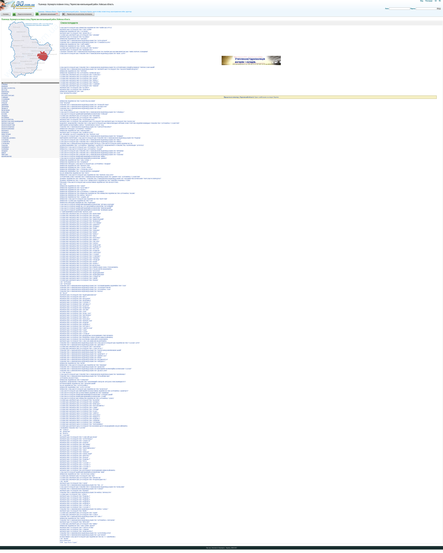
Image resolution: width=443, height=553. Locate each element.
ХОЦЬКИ (4, 151)
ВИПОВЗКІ (5, 92)
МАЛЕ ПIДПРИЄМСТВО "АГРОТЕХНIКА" (74, 385)
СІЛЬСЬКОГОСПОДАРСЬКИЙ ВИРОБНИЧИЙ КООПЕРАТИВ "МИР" (82, 472)
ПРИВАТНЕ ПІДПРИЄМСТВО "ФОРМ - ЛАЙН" (75, 46)
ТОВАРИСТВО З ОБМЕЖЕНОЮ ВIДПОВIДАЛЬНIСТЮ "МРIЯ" (81, 352)
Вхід (421, 1)
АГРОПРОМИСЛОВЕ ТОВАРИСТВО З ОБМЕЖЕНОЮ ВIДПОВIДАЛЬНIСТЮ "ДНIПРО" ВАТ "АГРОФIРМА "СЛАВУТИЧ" (100, 177)
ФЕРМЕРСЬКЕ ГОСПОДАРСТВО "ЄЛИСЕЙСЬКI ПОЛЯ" (78, 437)
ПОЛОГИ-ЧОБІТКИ (7, 127)
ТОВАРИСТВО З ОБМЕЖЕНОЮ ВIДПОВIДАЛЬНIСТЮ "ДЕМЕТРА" (82, 367)
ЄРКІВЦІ (4, 84)
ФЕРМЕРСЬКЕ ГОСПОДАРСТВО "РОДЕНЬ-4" (75, 89)
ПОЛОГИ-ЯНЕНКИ (7, 129)
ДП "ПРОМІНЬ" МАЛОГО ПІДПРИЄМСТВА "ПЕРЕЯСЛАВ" (79, 134)
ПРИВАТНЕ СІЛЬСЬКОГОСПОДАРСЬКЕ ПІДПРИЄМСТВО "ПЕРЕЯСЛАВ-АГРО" (87, 175)
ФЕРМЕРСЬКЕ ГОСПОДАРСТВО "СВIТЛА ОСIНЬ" (77, 527)
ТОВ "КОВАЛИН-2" (66, 110)
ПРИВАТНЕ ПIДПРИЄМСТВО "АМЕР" (72, 186)
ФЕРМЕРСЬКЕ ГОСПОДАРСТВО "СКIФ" (73, 330)
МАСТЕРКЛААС (65, 540)
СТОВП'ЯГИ (5, 142)
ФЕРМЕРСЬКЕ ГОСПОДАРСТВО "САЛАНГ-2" (75, 465)
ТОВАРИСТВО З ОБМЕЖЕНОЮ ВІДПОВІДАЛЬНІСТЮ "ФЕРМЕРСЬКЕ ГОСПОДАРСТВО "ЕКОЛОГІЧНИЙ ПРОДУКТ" (99, 69)
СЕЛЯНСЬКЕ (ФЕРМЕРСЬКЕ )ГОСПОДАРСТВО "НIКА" (78, 236)
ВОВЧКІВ (4, 94)
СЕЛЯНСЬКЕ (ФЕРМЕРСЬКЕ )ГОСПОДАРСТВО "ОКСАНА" (80, 241)
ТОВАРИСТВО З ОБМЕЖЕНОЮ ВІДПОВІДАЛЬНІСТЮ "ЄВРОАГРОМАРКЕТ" (86, 127)
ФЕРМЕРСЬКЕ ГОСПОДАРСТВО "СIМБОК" (74, 529)
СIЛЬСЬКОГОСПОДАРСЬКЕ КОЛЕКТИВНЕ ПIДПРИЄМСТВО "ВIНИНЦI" (84, 393)
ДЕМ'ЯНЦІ (5, 106)
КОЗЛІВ (4, 114)
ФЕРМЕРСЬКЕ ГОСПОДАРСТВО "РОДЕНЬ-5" (75, 498)
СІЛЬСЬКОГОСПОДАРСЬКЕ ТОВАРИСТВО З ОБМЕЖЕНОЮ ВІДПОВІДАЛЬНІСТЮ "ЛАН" (90, 153)
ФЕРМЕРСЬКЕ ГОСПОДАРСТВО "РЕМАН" (74, 457)
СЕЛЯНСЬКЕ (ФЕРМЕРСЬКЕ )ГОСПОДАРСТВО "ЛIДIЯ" (79, 513)
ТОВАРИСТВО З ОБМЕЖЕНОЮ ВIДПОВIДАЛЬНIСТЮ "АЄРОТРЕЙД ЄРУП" (85, 533)
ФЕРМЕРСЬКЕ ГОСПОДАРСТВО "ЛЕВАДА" (74, 452)
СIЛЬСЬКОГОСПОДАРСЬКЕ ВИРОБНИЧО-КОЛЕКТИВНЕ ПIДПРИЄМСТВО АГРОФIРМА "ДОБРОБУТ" (94, 391)
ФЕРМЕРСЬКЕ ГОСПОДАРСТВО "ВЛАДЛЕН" (75, 298)
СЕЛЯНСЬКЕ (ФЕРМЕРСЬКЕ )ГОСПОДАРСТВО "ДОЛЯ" (79, 78)
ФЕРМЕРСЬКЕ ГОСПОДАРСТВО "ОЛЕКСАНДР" (76, 454)
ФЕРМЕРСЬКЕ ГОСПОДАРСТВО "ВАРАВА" (74, 490)
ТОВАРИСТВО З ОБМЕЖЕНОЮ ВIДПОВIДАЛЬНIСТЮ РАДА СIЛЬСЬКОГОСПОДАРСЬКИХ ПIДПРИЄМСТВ (96, 143)
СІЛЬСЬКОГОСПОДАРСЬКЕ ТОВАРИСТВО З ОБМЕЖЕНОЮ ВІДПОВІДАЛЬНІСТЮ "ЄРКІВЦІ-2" (92, 112)
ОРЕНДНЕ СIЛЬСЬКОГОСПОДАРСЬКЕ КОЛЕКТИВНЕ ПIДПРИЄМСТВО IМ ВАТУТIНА (89, 182)
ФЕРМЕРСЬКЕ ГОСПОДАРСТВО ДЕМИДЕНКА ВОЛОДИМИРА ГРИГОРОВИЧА (86, 335)
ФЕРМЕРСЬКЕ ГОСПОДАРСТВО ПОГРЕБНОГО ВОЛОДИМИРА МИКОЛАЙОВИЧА (87, 470)
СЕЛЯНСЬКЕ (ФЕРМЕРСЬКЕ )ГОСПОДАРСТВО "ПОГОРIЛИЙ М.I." (82, 406)
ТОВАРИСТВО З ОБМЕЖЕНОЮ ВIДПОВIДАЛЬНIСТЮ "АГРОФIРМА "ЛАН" (85, 289)
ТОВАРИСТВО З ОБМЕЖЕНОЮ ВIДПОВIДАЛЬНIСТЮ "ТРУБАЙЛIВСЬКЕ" (85, 376)
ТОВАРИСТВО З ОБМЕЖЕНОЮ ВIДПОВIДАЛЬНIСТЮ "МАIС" (81, 108)
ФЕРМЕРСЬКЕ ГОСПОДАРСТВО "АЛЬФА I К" (75, 441)
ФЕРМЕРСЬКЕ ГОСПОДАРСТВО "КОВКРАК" (75, 308)
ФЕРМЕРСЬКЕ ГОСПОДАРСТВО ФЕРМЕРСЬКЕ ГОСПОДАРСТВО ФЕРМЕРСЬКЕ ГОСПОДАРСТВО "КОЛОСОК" (97, 121)
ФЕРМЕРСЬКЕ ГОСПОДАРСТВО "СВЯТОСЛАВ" (76, 328)
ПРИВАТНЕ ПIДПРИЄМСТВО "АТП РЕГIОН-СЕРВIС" (77, 474)
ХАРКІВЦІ (4, 149)
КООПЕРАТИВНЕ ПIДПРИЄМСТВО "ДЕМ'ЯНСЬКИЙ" (78, 383)
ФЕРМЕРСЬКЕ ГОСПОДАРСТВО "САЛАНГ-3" (75, 466)
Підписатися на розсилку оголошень (79, 14)
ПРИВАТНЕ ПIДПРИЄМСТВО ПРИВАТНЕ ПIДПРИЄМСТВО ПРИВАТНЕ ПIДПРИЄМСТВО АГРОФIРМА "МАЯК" (97, 193)
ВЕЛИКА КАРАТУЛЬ (8, 88)
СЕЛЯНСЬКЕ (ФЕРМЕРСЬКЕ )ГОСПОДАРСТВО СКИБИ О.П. (80, 118)
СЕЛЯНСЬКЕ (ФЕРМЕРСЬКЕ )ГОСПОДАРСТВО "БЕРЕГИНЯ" (80, 214)
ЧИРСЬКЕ (4, 154)
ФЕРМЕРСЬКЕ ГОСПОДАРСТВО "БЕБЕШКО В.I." (76, 50)
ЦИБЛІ (3, 153)
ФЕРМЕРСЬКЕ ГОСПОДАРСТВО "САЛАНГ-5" (75, 507)
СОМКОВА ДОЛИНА (8, 138)
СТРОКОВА (5, 143)
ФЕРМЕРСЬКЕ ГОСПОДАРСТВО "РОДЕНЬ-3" (75, 496)
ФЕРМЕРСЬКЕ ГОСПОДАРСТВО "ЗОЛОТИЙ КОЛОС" (78, 448)
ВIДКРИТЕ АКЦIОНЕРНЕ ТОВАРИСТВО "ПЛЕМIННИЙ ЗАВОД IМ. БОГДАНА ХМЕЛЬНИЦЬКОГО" (93, 382)
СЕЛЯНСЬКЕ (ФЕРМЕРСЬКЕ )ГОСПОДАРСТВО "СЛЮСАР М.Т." (81, 348)
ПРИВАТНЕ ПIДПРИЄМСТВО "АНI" (72, 91)
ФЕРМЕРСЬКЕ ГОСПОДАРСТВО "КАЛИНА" (75, 37)
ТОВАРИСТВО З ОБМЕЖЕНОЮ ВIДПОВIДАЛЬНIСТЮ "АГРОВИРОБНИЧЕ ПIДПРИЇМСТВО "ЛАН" (93, 286)
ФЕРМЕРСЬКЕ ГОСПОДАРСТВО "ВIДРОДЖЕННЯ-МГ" (78, 295)
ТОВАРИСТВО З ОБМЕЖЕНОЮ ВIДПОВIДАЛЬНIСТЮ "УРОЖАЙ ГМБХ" (84, 105)
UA (436, 1)
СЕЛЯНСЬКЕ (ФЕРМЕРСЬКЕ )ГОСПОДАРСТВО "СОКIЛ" (79, 514)
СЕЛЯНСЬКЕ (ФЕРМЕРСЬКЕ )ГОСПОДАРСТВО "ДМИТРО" (80, 225)
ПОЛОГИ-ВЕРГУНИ (8, 125)
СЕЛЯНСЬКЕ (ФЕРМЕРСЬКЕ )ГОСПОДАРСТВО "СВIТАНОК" (80, 346)
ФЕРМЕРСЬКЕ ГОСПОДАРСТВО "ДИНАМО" (75, 446)
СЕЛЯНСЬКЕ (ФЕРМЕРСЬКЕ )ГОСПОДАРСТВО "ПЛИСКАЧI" (80, 245)
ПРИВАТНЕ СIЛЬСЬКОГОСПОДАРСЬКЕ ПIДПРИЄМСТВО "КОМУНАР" (84, 389)
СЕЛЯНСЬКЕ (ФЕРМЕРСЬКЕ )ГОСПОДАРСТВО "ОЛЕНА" (79, 243)
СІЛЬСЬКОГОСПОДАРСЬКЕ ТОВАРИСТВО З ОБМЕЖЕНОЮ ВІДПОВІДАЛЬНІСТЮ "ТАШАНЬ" (92, 154)
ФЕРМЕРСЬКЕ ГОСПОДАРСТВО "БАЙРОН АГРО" (76, 132)
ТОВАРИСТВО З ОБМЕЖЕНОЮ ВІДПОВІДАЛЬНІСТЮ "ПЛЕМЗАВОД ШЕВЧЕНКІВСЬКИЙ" (90, 350)
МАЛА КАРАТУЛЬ (7, 119)
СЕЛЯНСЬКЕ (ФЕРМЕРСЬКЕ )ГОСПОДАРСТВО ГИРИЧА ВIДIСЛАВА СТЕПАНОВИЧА (89, 267)
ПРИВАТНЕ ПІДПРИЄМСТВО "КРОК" (72, 363)
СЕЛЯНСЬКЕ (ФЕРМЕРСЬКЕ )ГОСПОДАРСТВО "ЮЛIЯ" (78, 262)
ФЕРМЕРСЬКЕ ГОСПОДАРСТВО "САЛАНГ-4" (75, 505)
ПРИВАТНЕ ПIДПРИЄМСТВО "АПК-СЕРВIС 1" (75, 160)
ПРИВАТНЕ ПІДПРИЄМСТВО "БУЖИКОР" (74, 162)
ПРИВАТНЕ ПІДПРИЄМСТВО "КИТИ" (72, 518)
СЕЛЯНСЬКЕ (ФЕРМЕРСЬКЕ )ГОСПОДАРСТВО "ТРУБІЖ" (79, 409)
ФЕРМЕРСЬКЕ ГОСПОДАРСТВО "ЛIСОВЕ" (74, 310)
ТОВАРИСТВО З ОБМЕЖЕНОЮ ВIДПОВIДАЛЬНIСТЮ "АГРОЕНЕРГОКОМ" (85, 287)
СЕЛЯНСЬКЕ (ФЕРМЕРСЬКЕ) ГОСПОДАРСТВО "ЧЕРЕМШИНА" (81, 424)
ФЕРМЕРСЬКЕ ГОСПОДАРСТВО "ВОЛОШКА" (75, 300)
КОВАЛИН (5, 112)
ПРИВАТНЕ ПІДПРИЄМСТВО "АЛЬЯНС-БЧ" (74, 197)
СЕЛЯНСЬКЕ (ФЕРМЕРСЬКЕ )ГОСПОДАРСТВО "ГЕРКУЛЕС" (80, 75)
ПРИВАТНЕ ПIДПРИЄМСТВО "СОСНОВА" (74, 31)
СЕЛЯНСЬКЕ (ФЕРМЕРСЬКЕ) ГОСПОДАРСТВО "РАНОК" (79, 280)
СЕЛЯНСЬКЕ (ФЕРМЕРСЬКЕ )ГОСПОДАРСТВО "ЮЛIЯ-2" (79, 263)
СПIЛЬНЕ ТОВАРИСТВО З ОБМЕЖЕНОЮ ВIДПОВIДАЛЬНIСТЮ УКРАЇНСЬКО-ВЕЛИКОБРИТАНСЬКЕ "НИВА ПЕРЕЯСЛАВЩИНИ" (104, 52)
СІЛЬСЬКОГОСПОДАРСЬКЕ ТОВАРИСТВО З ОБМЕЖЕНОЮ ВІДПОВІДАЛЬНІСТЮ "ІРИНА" (91, 142)
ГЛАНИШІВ (5, 99)
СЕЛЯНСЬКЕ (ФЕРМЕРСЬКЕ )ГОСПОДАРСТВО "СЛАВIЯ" (79, 254)
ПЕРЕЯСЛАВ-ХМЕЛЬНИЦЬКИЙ (12, 121)
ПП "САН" (63, 184)
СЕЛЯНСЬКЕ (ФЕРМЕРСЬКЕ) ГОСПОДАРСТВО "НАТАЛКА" (80, 415)
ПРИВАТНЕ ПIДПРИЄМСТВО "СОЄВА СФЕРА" (75, 167)
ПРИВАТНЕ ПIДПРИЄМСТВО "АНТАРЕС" (74, 39)
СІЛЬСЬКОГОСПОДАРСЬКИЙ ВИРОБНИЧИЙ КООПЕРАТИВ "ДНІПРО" (83, 158)
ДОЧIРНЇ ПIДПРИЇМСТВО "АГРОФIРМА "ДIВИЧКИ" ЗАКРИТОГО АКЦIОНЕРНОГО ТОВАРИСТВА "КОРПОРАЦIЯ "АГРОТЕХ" (102, 145)
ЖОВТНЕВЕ (5, 110)
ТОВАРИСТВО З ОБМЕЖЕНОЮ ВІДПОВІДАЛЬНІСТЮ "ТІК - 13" (81, 485)
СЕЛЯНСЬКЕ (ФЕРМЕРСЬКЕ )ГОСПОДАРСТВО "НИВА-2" (79, 239)
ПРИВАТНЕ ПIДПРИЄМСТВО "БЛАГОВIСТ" (75, 188)
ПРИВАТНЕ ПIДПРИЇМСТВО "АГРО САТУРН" (75, 387)
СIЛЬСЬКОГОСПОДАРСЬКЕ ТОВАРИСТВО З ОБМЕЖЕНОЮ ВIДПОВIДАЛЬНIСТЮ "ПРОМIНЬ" (92, 151)
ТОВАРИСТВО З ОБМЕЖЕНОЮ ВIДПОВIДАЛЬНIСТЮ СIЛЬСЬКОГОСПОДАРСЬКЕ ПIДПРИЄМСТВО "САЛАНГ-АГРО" (100, 343)
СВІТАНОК (5, 136)
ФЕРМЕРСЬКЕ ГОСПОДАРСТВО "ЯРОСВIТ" (75, 522)
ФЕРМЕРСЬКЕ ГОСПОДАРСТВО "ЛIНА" (73, 450)
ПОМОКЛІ (5, 132)
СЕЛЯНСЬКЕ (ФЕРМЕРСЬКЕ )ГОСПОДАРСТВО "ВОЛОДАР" (80, 221)
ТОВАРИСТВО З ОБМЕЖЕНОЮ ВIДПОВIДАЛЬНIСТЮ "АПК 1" (81, 516)
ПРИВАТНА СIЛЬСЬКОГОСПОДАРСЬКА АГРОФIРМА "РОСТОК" (81, 147)
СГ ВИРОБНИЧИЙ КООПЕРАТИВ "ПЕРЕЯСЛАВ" (76, 212)
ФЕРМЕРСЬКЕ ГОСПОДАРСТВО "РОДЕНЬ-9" (75, 503)
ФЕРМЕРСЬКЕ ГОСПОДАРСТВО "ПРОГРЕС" (75, 455)
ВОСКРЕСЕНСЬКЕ (7, 95)
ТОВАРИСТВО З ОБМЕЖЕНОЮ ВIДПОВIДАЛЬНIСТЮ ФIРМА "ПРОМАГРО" (85, 492)
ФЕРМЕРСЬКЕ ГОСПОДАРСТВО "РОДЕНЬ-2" (75, 324)
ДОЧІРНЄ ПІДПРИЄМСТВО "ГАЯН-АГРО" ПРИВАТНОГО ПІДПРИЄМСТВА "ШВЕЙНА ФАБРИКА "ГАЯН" (95, 180)
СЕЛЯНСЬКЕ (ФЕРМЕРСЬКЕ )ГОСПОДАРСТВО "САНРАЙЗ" (80, 84)
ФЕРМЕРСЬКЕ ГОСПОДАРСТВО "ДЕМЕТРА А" (76, 33)
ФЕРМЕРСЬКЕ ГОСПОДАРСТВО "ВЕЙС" (73, 511)
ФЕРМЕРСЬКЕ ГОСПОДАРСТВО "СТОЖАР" (75, 334)
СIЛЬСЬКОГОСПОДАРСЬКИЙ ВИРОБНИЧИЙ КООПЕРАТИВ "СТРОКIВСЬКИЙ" (86, 394)
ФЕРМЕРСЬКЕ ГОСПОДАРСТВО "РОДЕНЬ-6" (75, 500)
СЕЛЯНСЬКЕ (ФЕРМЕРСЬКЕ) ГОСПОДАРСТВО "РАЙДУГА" (80, 417)
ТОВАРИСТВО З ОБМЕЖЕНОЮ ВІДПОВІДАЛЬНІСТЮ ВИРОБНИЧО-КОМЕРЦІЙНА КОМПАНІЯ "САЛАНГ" (96, 369)
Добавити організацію (49, 14)
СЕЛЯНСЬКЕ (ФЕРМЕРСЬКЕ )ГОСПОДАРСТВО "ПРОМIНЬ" (80, 116)
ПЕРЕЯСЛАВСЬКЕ (7, 123)
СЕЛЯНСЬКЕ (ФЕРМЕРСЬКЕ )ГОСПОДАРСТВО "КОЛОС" (79, 48)
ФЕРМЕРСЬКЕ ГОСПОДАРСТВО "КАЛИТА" (74, 88)
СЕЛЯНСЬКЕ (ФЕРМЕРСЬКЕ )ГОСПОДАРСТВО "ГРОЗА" (79, 76)
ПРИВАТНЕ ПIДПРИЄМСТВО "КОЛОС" (73, 190)
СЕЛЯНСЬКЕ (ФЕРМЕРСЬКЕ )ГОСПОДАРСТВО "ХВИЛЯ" (79, 86)
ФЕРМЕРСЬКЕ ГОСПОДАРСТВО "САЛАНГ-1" (75, 463)
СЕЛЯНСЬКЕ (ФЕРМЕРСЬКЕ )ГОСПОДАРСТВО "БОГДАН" (79, 215)
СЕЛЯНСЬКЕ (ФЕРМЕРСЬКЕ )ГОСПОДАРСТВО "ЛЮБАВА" (80, 230)
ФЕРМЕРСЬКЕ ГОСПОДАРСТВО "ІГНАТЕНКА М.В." (77, 119)
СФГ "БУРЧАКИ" (65, 282)
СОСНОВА (5, 140)
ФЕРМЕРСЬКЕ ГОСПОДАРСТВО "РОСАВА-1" (75, 326)
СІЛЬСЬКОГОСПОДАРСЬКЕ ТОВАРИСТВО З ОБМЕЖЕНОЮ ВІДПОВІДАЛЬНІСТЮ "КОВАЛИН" (92, 487)
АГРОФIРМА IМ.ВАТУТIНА (69, 378)
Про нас (208, 547)
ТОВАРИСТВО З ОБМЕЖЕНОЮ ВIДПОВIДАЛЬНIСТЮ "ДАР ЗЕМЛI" (83, 535)
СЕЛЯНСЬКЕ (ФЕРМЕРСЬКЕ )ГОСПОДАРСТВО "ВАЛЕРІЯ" (80, 400)
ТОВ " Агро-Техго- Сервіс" (68, 542)
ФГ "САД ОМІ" (65, 435)
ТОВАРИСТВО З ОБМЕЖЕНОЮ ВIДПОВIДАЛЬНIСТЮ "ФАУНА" (81, 291)
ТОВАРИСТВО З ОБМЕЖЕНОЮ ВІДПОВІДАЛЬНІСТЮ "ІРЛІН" (81, 358)
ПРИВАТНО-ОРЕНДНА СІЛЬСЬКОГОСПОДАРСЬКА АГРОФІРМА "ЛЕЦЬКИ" (85, 164)
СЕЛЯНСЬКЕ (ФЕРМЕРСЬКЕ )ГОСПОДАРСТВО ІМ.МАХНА (80, 265)
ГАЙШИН (4, 97)
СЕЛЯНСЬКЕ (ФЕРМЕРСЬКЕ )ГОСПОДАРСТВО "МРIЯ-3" (79, 234)
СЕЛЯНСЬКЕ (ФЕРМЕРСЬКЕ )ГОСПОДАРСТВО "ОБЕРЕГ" (79, 82)
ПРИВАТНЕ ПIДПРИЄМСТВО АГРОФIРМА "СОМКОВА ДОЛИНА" (82, 191)
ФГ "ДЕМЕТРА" (65, 431)
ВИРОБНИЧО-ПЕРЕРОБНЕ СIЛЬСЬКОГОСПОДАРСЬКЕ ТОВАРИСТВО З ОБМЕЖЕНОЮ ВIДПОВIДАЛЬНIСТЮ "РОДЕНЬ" (100, 138)
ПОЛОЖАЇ (4, 130)
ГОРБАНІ (4, 101)
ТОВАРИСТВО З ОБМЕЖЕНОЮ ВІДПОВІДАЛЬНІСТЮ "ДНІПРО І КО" (83, 356)
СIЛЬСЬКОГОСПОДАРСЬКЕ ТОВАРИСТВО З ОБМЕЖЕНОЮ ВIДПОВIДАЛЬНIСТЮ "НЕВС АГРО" (93, 53)
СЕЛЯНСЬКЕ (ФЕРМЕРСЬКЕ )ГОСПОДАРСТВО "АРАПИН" (79, 35)
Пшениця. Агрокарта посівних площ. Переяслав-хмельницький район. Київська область (76, 4)
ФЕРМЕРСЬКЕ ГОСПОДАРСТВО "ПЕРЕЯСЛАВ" (76, 321)
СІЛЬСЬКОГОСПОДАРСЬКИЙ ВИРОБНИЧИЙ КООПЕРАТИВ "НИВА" (83, 156)
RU (440, 1)
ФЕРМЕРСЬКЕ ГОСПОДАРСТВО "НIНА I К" (74, 317)
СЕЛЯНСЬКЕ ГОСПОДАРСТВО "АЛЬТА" (73, 494)
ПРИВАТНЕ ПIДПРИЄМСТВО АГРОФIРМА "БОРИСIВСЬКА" (80, 73)
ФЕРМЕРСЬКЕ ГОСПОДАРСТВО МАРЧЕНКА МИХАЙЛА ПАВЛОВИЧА (84, 339)
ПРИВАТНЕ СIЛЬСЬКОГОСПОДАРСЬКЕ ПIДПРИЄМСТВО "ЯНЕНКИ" (83, 365)
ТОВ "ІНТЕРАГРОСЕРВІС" (68, 93)
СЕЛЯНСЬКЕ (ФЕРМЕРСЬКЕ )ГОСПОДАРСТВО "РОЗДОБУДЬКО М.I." (83, 479)
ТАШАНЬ (4, 145)
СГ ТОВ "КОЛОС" (66, 372)
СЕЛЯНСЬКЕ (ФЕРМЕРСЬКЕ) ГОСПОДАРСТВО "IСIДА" (79, 411)
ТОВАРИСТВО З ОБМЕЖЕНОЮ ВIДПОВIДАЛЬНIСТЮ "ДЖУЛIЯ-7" (82, 345)
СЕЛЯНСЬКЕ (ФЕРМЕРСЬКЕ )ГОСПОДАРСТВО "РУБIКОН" (80, 250)
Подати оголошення (24, 14)
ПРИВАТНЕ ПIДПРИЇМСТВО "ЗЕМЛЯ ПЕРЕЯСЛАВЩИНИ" (80, 171)
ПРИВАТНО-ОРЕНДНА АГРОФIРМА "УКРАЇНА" (76, 129)
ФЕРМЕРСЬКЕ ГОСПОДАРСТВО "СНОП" (74, 483)
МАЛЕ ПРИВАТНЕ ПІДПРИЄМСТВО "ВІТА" (74, 173)
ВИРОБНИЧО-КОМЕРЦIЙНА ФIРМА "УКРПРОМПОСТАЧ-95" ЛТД (82, 125)
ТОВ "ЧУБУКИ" (65, 103)
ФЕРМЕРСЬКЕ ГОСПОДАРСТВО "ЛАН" (73, 311)
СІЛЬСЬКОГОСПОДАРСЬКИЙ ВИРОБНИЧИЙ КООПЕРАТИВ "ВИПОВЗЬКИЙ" (85, 208)
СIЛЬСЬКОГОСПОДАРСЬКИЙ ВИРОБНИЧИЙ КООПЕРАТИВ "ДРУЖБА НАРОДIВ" (87, 204)
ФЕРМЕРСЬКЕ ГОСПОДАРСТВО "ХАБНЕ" (74, 468)
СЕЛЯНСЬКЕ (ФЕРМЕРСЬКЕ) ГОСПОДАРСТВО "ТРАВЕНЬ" (80, 420)
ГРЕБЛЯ (4, 103)
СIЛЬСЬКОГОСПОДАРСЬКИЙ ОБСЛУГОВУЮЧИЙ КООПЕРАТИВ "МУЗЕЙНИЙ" (86, 206)
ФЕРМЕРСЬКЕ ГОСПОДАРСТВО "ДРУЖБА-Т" (75, 304)
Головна (6, 14)
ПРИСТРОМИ (6, 134)
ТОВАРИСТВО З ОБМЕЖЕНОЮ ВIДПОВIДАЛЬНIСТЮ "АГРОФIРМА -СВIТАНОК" (87, 520)
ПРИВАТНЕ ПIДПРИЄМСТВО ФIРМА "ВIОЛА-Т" (76, 195)
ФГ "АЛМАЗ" (64, 430)
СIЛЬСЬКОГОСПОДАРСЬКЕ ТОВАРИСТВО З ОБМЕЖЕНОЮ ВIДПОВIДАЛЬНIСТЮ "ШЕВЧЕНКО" (93, 374)
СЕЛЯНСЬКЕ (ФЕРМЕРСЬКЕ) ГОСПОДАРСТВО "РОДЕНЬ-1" (80, 418)
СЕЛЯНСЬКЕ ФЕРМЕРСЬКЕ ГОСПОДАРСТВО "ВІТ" (77, 476)
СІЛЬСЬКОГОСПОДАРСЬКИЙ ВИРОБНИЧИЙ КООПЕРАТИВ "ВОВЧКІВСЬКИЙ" (86, 210)
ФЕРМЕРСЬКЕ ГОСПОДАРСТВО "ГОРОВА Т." (75, 302)
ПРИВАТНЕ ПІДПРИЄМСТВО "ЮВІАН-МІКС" (75, 130)
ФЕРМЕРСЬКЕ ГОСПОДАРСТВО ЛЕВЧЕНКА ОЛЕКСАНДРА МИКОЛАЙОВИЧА (86, 337)
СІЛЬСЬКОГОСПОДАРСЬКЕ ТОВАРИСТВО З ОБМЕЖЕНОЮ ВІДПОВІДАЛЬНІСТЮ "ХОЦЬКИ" (91, 136)
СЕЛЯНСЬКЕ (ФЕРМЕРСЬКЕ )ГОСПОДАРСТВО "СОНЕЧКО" (80, 256)
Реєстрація (428, 1)
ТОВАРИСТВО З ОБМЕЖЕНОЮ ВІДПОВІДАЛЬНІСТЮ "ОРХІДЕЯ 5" (82, 361)
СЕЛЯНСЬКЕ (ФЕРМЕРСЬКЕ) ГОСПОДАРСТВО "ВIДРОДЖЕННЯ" (82, 273)
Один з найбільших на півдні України (251, 97)
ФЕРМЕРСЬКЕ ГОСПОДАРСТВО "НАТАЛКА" (75, 319)
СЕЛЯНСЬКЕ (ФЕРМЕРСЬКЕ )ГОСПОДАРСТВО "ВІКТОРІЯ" (80, 217)
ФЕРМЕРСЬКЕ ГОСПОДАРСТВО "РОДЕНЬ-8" (75, 502)
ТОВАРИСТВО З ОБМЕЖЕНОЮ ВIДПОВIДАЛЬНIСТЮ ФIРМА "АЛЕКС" (84, 509)
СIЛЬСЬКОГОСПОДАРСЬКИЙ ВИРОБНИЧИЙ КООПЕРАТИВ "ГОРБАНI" (84, 114)
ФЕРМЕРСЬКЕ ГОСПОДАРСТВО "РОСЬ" (73, 461)
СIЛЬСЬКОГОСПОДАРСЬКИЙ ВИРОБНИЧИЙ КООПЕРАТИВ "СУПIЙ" (83, 396)
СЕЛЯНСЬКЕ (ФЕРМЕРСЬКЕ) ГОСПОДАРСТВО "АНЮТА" (79, 413)
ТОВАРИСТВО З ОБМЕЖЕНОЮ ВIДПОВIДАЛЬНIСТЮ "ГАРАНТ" (81, 489)
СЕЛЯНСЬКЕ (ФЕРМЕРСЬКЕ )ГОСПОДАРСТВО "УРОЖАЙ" (80, 260)
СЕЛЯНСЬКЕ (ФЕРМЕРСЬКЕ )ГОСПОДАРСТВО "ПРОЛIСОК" (80, 478)
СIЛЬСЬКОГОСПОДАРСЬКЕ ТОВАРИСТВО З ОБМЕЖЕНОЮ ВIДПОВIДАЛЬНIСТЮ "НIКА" (90, 140)
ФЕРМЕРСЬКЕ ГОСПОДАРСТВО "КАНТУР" (74, 306)
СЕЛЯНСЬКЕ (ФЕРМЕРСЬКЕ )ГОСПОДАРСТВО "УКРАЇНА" (80, 258)
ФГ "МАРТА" (64, 433)
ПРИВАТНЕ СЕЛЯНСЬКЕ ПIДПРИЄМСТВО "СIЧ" (76, 201)
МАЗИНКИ (5, 118)
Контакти (214, 547)
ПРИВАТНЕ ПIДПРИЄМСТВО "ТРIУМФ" (73, 71)
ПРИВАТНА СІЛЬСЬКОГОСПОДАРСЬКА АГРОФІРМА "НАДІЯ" (81, 149)
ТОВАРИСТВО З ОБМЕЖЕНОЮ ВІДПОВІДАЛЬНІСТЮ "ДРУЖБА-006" (83, 106)
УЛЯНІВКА (5, 147)
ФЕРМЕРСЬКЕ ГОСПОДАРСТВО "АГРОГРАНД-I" (76, 439)
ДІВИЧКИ (4, 105)
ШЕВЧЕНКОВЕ (6, 156)
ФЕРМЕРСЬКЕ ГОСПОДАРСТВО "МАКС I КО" (75, 313)
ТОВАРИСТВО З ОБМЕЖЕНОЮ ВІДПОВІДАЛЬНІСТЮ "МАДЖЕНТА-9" (84, 359)
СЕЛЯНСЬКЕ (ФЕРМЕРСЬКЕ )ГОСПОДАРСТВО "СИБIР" (79, 407)
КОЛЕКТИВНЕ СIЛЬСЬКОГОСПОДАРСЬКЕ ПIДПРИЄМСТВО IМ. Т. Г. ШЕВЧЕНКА (87, 537)
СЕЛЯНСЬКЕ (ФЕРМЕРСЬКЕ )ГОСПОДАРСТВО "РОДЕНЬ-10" (80, 247)
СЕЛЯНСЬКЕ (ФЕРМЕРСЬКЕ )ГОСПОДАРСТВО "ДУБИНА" (80, 226)
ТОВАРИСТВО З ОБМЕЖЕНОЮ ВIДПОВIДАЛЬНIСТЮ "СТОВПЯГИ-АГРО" (85, 42)
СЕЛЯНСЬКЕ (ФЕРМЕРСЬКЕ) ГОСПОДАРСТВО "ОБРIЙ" (79, 278)
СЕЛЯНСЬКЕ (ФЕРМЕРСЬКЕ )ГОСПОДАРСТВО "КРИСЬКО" (80, 404)
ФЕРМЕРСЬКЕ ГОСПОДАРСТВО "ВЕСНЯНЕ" (75, 444)
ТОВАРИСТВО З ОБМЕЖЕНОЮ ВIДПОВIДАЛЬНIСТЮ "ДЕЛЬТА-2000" (83, 370)
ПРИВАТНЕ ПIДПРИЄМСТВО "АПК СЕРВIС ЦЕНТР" (77, 526)
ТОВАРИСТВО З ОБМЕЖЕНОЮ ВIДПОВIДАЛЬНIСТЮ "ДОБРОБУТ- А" (83, 354)
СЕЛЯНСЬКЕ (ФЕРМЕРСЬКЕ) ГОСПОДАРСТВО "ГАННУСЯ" (80, 276)
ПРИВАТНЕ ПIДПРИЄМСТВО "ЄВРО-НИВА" (75, 44)
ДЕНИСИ (4, 108)
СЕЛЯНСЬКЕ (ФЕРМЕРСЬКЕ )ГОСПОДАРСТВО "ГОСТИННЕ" (81, 223)
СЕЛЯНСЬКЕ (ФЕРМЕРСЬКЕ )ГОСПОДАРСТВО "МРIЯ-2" (79, 80)
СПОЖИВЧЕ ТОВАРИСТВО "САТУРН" (72, 428)
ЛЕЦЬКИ (4, 116)
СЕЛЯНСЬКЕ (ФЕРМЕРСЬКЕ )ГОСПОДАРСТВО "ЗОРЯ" (78, 228)
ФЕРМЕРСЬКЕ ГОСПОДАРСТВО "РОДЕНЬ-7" (75, 459)
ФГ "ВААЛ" (63, 293)
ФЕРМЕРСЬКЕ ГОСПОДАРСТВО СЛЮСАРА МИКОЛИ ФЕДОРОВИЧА (83, 341)
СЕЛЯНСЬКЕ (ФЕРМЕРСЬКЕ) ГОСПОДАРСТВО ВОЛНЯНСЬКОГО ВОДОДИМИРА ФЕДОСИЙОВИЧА (93, 426)
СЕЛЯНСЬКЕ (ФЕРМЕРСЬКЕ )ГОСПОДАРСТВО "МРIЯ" (78, 232)
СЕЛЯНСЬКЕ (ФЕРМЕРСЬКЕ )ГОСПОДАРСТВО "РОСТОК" (79, 249)
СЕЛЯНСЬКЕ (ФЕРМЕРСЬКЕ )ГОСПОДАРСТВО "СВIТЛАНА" (80, 252)
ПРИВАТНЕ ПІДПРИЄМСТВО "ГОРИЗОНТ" (74, 380)
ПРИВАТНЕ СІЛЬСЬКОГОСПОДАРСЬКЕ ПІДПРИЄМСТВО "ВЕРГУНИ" (83, 199)
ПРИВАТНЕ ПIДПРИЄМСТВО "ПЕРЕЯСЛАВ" (75, 166)
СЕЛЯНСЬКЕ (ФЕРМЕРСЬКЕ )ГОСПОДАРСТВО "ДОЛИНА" (80, 402)
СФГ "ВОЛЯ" (64, 481)
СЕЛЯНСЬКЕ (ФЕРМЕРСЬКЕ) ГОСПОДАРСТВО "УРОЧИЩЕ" (80, 422)
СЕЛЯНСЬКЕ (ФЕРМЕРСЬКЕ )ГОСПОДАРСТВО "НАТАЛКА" (80, 238)
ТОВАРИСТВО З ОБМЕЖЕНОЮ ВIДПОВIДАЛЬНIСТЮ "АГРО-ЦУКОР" (83, 40)
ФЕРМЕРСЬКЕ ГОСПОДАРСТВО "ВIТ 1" (73, 297)
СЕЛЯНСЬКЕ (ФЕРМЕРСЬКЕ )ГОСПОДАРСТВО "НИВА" (79, 524)
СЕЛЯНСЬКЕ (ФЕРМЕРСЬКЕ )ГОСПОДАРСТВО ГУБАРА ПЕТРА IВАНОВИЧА (86, 269)
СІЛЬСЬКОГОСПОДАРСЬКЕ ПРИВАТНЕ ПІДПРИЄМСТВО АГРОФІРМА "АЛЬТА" (87, 398)
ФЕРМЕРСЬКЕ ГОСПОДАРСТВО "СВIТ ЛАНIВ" (76, 29)
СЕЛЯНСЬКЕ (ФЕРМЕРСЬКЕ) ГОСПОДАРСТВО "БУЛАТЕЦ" (80, 271)
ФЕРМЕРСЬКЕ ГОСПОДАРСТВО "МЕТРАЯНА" (75, 315)
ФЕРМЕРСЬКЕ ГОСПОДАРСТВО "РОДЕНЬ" (74, 322)
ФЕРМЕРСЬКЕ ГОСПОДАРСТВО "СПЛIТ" (74, 332)
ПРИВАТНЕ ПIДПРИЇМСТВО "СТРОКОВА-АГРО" (76, 169)
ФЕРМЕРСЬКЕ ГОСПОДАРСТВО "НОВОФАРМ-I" (76, 531)
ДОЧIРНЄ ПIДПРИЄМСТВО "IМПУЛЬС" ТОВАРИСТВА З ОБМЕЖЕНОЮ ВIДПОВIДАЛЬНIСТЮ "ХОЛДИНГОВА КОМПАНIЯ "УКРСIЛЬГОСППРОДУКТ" (110, 178)
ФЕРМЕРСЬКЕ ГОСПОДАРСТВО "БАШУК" (74, 442)
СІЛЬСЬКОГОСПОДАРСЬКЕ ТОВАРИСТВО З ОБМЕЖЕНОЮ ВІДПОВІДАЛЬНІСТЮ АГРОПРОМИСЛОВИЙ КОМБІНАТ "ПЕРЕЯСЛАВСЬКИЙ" (107, 67)
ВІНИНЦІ (4, 86)
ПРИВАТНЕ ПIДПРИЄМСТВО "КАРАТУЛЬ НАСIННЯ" (77, 101)
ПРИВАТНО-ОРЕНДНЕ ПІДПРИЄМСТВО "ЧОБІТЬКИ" (78, 202)
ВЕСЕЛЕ (4, 90)
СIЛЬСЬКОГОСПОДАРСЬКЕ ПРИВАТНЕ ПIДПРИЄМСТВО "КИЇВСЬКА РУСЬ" (86, 28)
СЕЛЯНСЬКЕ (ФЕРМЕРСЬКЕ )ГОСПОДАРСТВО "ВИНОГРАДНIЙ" (82, 219)
